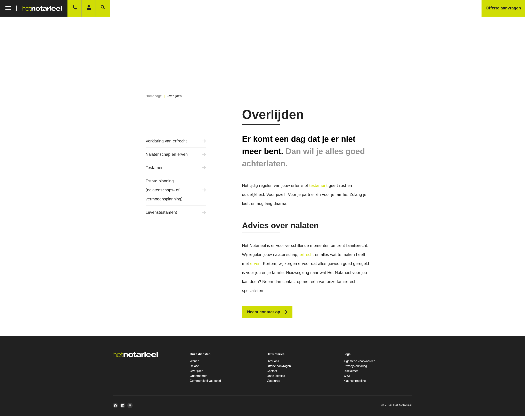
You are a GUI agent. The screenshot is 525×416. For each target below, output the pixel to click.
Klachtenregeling (355, 380)
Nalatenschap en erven (167, 154)
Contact (272, 371)
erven (255, 263)
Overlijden (196, 371)
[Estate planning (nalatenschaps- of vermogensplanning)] (204, 190)
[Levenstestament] (204, 212)
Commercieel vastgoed (205, 380)
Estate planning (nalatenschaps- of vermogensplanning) (164, 190)
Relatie (194, 366)
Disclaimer (351, 371)
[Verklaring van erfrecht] (204, 141)
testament (318, 185)
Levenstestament (161, 212)
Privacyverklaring (355, 366)
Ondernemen (198, 375)
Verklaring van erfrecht (166, 141)
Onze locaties (276, 375)
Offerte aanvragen (279, 366)
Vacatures (273, 380)
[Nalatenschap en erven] (204, 154)
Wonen (194, 361)
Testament (155, 167)
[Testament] (204, 168)
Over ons (273, 361)
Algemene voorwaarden (359, 361)
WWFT (348, 375)
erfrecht (307, 254)
